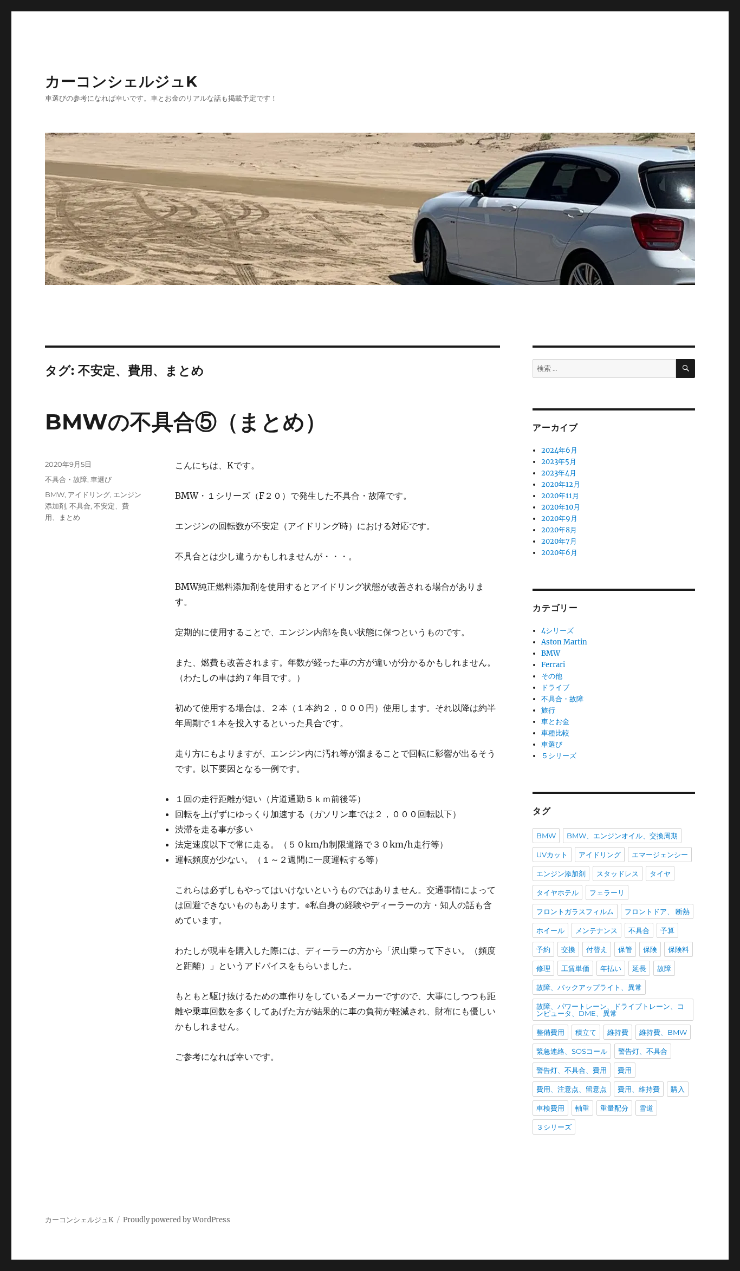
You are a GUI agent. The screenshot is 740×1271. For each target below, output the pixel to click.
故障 (664, 968)
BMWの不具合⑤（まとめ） (186, 421)
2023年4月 (558, 473)
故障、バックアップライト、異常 (589, 987)
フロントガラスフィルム (575, 911)
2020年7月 (559, 541)
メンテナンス (596, 930)
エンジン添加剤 (561, 873)
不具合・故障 (66, 479)
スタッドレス (617, 873)
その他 (551, 676)
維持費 (617, 1032)
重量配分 (614, 1108)
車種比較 (555, 733)
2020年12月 (560, 484)
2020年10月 (560, 507)
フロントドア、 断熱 (657, 911)
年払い (610, 968)
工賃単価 (575, 968)
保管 (625, 949)
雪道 (646, 1108)
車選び (101, 479)
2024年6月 (559, 450)
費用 (625, 1070)
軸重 (582, 1108)
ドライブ (555, 687)
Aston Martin (564, 642)
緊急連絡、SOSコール (571, 1051)
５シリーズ (558, 755)
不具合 (79, 505)
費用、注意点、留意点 (571, 1089)
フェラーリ (607, 892)
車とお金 (555, 721)
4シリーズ (557, 630)
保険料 (678, 949)
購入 (678, 1089)
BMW (54, 494)
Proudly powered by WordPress (176, 1219)
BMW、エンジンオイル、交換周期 (622, 835)
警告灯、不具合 (642, 1051)
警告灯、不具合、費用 (571, 1070)
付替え (596, 949)
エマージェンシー (660, 854)
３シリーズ (554, 1127)
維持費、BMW (663, 1032)
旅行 (548, 710)
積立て (585, 1032)
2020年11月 (560, 495)
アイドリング (89, 494)
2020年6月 (559, 552)
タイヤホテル (557, 892)
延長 (639, 968)
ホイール (550, 930)
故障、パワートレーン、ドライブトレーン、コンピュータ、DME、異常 (610, 1010)
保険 (650, 949)
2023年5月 (558, 461)
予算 (667, 930)
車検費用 (550, 1108)
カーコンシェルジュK (121, 81)
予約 (543, 949)
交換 (568, 949)
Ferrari (553, 664)
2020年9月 (559, 518)
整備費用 (550, 1032)
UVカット (552, 854)
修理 (543, 968)
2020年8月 (559, 530)
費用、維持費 (639, 1089)
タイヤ (660, 873)
